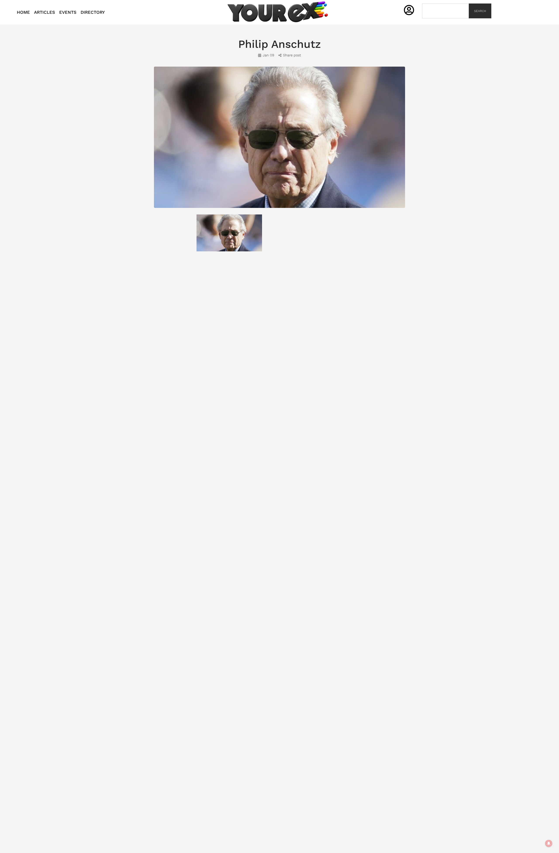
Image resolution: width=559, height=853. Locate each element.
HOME (23, 12)
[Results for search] (445, 21)
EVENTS (67, 12)
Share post (292, 55)
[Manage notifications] (548, 843)
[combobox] (445, 10)
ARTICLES (44, 12)
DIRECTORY (93, 12)
